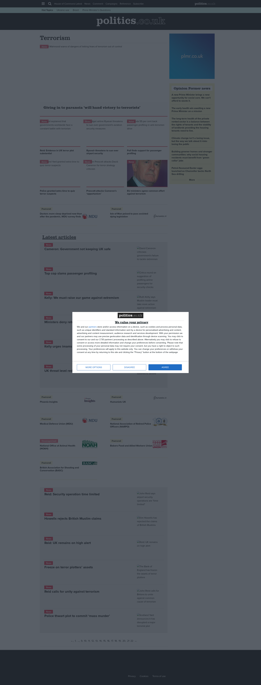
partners (93, 327)
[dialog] (130, 342)
